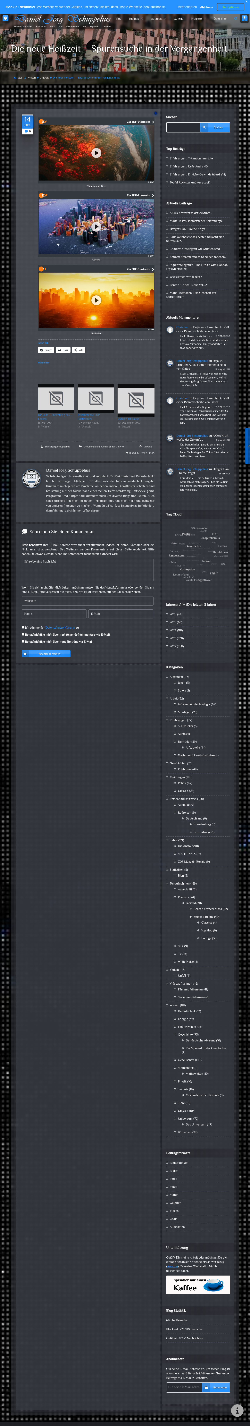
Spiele (182, 690)
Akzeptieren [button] (231, 7)
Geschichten (178, 763)
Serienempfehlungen (192, 997)
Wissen (31, 78)
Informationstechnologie (194, 704)
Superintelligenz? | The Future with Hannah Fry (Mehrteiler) (197, 267)
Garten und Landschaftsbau (196, 755)
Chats (173, 1219)
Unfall (182, 975)
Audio (182, 734)
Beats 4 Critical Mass (208, 909)
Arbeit (174, 698)
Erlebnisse (185, 769)
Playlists (183, 897)
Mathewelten (194, 1074)
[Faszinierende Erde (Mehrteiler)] (95, 398)
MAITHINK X (187, 854)
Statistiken (177, 870)
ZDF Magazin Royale (191, 862)
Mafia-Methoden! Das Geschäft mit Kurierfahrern (191, 295)
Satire (174, 840)
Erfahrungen (178, 720)
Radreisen (184, 813)
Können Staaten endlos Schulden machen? (198, 257)
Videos (174, 1211)
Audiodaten (177, 1227)
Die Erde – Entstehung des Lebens (54, 417)
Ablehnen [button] (206, 7)
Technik (183, 1089)
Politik (182, 783)
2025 (173, 622)
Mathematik (186, 1068)
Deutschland (194, 818)
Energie (183, 1019)
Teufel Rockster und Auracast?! (190, 182)
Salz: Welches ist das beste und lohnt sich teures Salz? (195, 239)
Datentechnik (187, 1011)
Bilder (174, 1171)
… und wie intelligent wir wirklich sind (195, 249)
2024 (173, 630)
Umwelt (44, 78)
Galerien (175, 1203)
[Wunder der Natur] (136, 400)
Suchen (172, 117)
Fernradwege (202, 832)
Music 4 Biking (203, 917)
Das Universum (196, 1124)
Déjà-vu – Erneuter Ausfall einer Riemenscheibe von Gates (202, 329)
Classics (206, 923)
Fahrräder (184, 742)
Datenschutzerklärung (60, 627)
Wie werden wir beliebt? (186, 277)
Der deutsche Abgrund (200, 1040)
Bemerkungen (179, 1163)
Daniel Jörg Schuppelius (57, 447)
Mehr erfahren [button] (187, 7)
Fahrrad (191, 903)
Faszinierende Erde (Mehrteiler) (89, 417)
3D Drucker (185, 726)
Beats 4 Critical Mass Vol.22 (188, 285)
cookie (5, 18)
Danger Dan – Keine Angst (187, 229)
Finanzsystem (187, 1027)
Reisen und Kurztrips (184, 799)
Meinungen (177, 777)
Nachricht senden (49, 654)
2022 (173, 646)
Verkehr (175, 970)
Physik (182, 1081)
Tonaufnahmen (180, 883)
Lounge (206, 938)
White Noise (186, 962)
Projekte (196, 19)
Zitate (173, 1187)
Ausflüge (184, 805)
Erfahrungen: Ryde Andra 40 (189, 166)
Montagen (184, 712)
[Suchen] (236, 19)
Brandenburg (202, 824)
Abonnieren (219, 1388)
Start (20, 78)
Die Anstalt (185, 846)
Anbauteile (193, 747)
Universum (185, 1118)
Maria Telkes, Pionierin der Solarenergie (196, 221)
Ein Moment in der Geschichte (206, 1048)
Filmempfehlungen (190, 989)
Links (173, 1179)
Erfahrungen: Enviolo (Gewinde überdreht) (198, 174)
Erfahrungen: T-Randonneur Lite (191, 158)
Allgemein (176, 677)
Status (174, 1195)
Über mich (220, 19)
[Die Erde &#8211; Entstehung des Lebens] (56, 398)
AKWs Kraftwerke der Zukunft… (191, 213)
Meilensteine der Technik (202, 1095)
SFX (180, 946)
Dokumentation (92, 447)
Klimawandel (108, 447)
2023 (173, 638)
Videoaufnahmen (181, 983)
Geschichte (185, 1034)
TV (180, 954)
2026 (173, 614)
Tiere (181, 1103)
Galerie (178, 19)
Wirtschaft (185, 1132)
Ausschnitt (185, 889)
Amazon (172, 1266)
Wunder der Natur (128, 419)
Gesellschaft (186, 1060)
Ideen (181, 683)
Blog (118, 19)
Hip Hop (206, 930)
